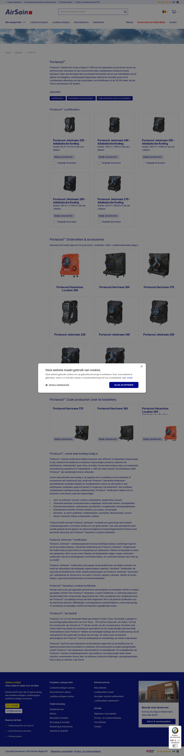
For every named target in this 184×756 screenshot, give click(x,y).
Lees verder (127, 377)
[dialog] (92, 378)
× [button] (141, 366)
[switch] (175, 745)
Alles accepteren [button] (123, 385)
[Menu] (179, 727)
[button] (57, 384)
